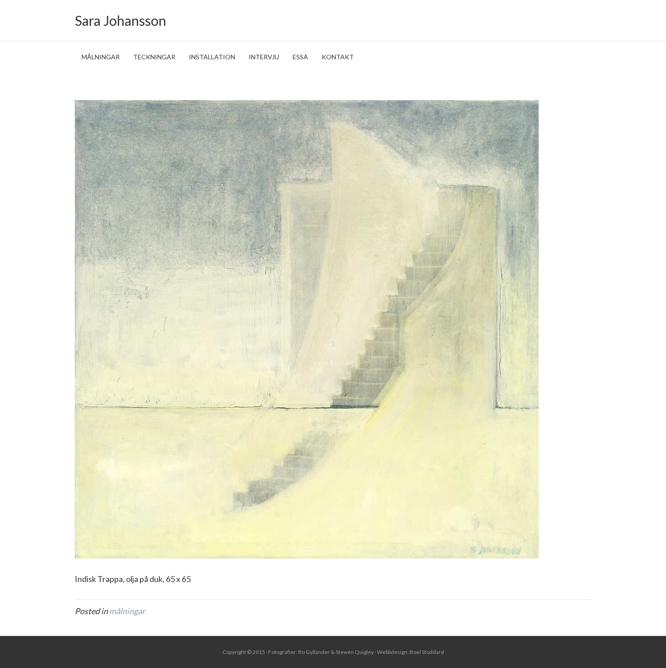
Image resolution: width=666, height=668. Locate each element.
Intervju (264, 57)
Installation (212, 57)
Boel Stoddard (427, 652)
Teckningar (154, 57)
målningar (127, 611)
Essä (300, 57)
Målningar (101, 57)
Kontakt (338, 57)
